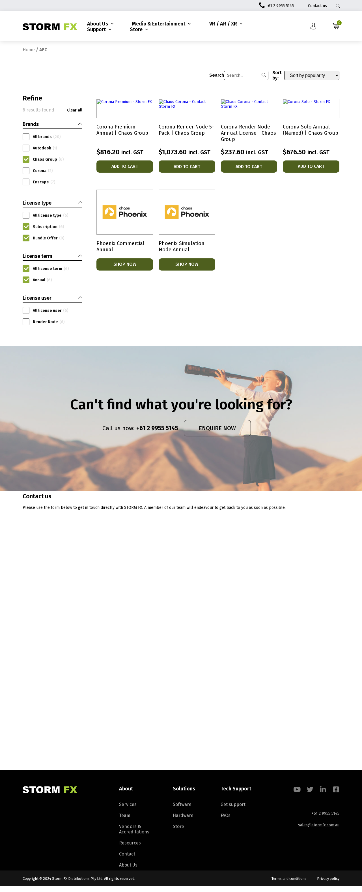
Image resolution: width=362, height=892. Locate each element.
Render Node (49, 322)
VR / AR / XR (223, 24)
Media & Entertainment (158, 24)
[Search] (264, 75)
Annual (42, 280)
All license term (51, 268)
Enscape (44, 182)
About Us (97, 24)
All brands (47, 136)
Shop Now (124, 264)
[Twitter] (310, 789)
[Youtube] (297, 789)
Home (29, 49)
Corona (43, 170)
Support (96, 29)
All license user (50, 310)
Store (136, 29)
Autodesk (45, 148)
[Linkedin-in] (323, 789)
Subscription (48, 226)
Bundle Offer (48, 238)
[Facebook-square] (336, 789)
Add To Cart (124, 166)
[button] (74, 110)
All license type (50, 215)
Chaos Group (48, 159)
